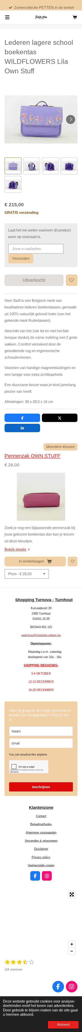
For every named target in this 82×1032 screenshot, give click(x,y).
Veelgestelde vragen (41, 865)
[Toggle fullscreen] (71, 894)
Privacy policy (41, 857)
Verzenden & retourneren (41, 840)
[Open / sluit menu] (7, 17)
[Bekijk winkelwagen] (75, 17)
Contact (41, 816)
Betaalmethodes (41, 824)
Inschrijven (41, 787)
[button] (13, 165)
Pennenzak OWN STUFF (32, 456)
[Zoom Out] (71, 951)
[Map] (41, 923)
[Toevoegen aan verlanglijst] (71, 280)
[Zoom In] (71, 944)
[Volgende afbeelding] (70, 119)
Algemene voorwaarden (41, 832)
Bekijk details (15, 549)
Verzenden (21, 258)
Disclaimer (41, 849)
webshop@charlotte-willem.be (41, 635)
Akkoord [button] (63, 1024)
